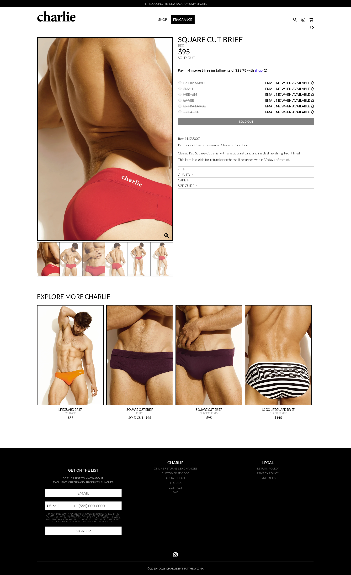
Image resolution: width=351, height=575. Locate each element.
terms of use (267, 478)
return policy (268, 468)
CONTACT (175, 487)
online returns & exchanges (175, 468)
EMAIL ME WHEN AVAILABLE (287, 83)
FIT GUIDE (175, 483)
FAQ (175, 492)
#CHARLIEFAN (175, 478)
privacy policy (268, 473)
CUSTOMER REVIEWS (175, 473)
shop (162, 19)
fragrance (182, 19)
